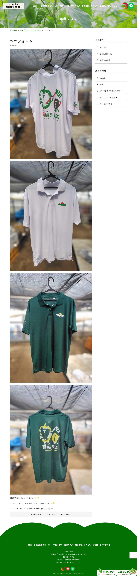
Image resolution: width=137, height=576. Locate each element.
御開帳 (102, 78)
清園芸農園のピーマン (49, 6)
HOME (34, 6)
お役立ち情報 (105, 60)
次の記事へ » (65, 514)
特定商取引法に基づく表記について (68, 562)
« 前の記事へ (36, 514)
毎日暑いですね (106, 104)
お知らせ (103, 47)
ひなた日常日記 (36, 30)
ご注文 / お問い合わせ (108, 6)
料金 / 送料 (64, 6)
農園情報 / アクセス (89, 6)
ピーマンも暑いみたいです (110, 91)
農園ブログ (75, 6)
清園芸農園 (68, 551)
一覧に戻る (51, 514)
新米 (101, 84)
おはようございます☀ (108, 97)
